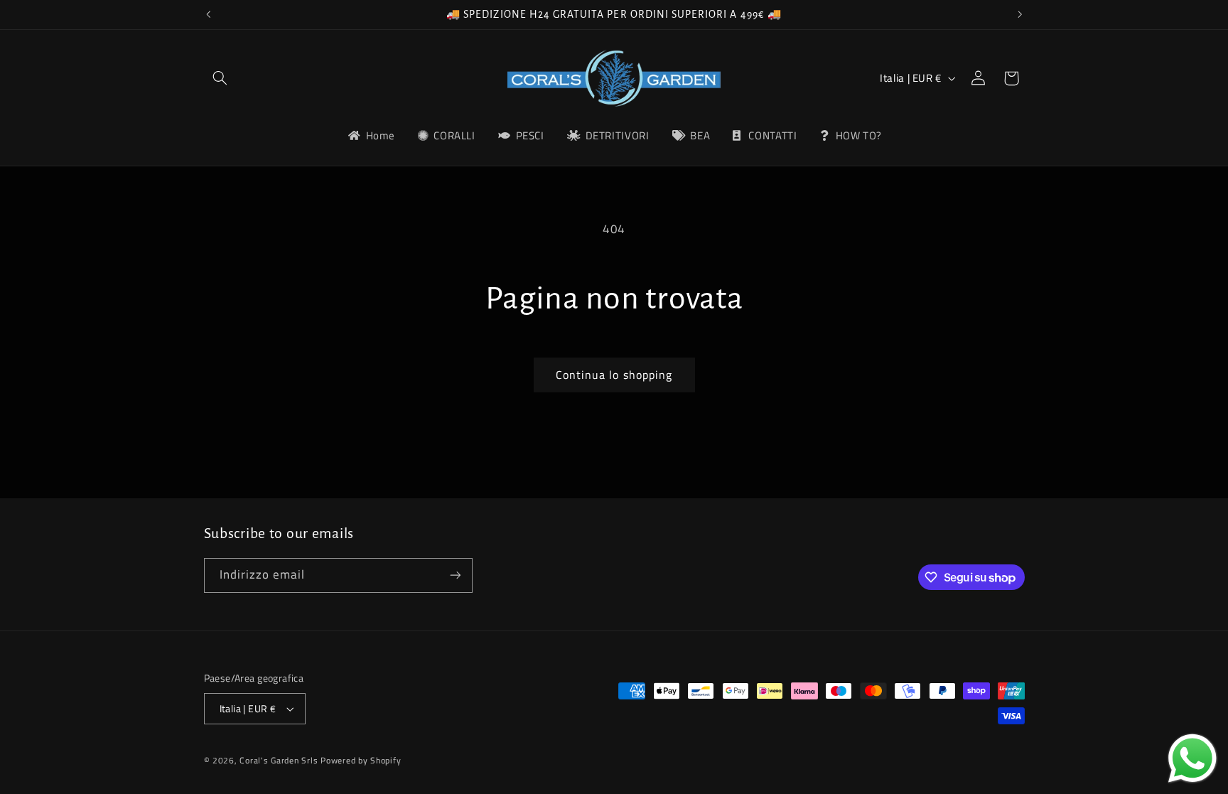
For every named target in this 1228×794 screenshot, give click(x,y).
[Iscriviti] (454, 575)
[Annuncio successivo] (1019, 14)
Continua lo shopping (614, 374)
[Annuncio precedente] (208, 14)
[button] (220, 78)
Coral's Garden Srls (280, 760)
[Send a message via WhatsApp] (1192, 758)
